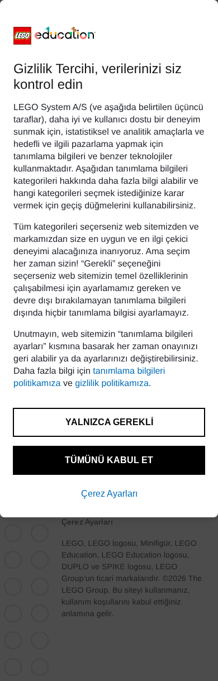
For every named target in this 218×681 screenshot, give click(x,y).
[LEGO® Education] (54, 36)
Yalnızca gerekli (109, 422)
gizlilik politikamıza (112, 383)
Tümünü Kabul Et (109, 460)
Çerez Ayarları (109, 493)
